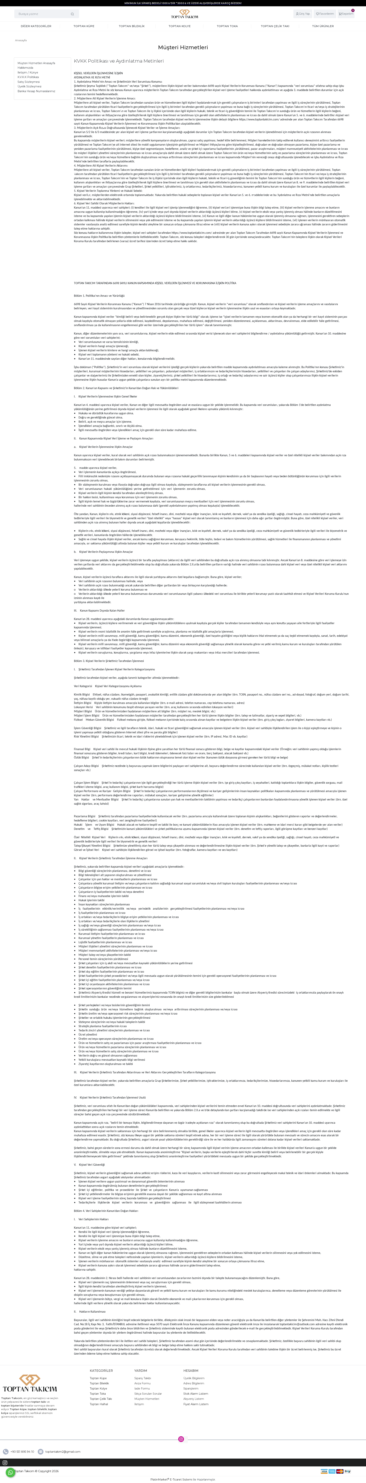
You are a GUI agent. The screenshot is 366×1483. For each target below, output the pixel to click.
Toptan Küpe (98, 1378)
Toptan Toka (98, 1393)
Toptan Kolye (98, 1388)
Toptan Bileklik (99, 1383)
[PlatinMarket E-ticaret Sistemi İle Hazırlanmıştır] (307, 1471)
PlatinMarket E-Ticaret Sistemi (171, 1479)
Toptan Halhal (99, 1404)
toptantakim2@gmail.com (62, 1451)
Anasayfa (21, 40)
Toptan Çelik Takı (101, 1399)
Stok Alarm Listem (195, 1393)
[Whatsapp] (10, 1472)
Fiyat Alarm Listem (196, 1404)
